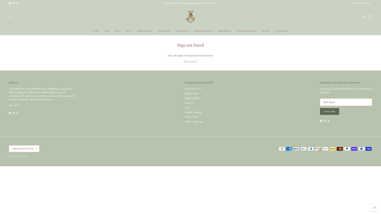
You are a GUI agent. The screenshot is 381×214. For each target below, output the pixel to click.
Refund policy (192, 93)
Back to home (190, 61)
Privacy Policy (192, 116)
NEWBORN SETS (144, 31)
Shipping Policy (192, 98)
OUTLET (266, 31)
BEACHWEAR (182, 31)
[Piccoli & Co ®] (190, 16)
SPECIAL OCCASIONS (246, 31)
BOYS (128, 31)
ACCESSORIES (164, 31)
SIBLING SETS (224, 31)
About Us (189, 102)
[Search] (11, 16)
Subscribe (329, 111)
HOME (96, 31)
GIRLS (118, 31)
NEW (107, 31)
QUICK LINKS (282, 31)
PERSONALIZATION (203, 31)
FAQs (187, 107)
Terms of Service (193, 88)
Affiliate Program (193, 112)
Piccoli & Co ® (21, 156)
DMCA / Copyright (194, 121)
